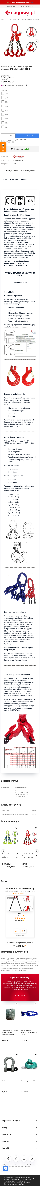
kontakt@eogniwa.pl (26, 6)
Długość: (4, 90)
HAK (14, 164)
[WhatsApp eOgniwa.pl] (16, 1159)
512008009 (12, 6)
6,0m (6, 127)
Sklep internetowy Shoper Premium (14, 1165)
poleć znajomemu (29, 171)
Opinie (24, 180)
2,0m (6, 102)
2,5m (6, 106)
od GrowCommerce (24, 1166)
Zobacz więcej (20, 995)
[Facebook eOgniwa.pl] (8, 1159)
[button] (16, 60)
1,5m (6, 98)
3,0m (6, 110)
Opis (5, 180)
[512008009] (5, 1168)
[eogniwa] (18, 157)
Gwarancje (23, 970)
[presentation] (3, 41)
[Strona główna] (20, 13)
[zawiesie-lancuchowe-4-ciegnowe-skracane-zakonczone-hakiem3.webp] (20, 40)
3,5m (6, 114)
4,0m (6, 119)
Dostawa (14, 180)
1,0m (6, 93)
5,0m (6, 123)
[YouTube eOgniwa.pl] (24, 1159)
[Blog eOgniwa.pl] (32, 1159)
